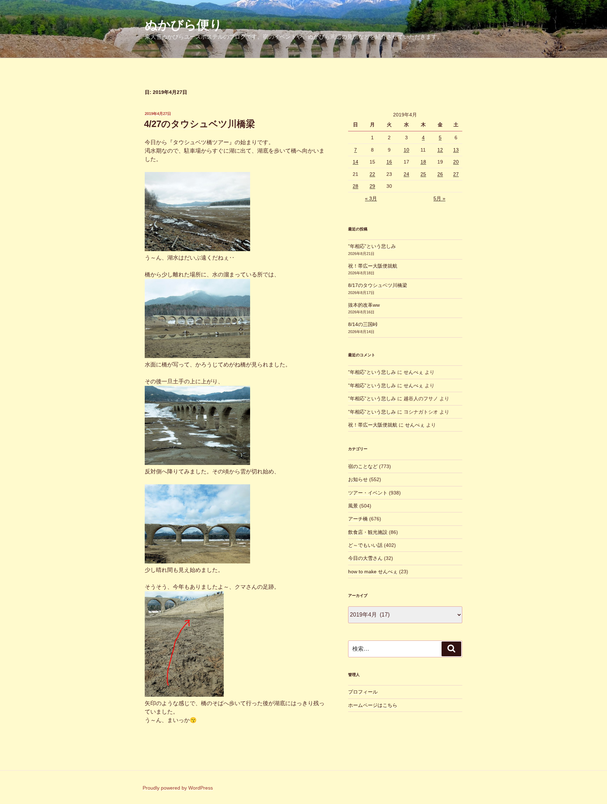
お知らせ (358, 479)
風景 (353, 506)
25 (423, 174)
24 (406, 174)
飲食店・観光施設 (367, 532)
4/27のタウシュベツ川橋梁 (199, 124)
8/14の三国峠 (363, 324)
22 (372, 174)
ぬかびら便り (183, 25)
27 (456, 174)
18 (423, 162)
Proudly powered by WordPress (178, 788)
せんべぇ (413, 372)
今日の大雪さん (365, 558)
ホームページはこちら (372, 705)
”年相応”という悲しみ (372, 246)
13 (456, 150)
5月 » (439, 198)
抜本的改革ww (364, 305)
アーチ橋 (358, 519)
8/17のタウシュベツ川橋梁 (377, 285)
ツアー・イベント (367, 493)
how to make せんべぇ (373, 571)
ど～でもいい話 (365, 545)
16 (389, 162)
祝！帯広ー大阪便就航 (372, 266)
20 (456, 162)
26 (440, 174)
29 (372, 186)
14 (355, 162)
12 (440, 150)
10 (406, 150)
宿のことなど (363, 466)
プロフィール (363, 692)
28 (355, 186)
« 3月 (371, 198)
